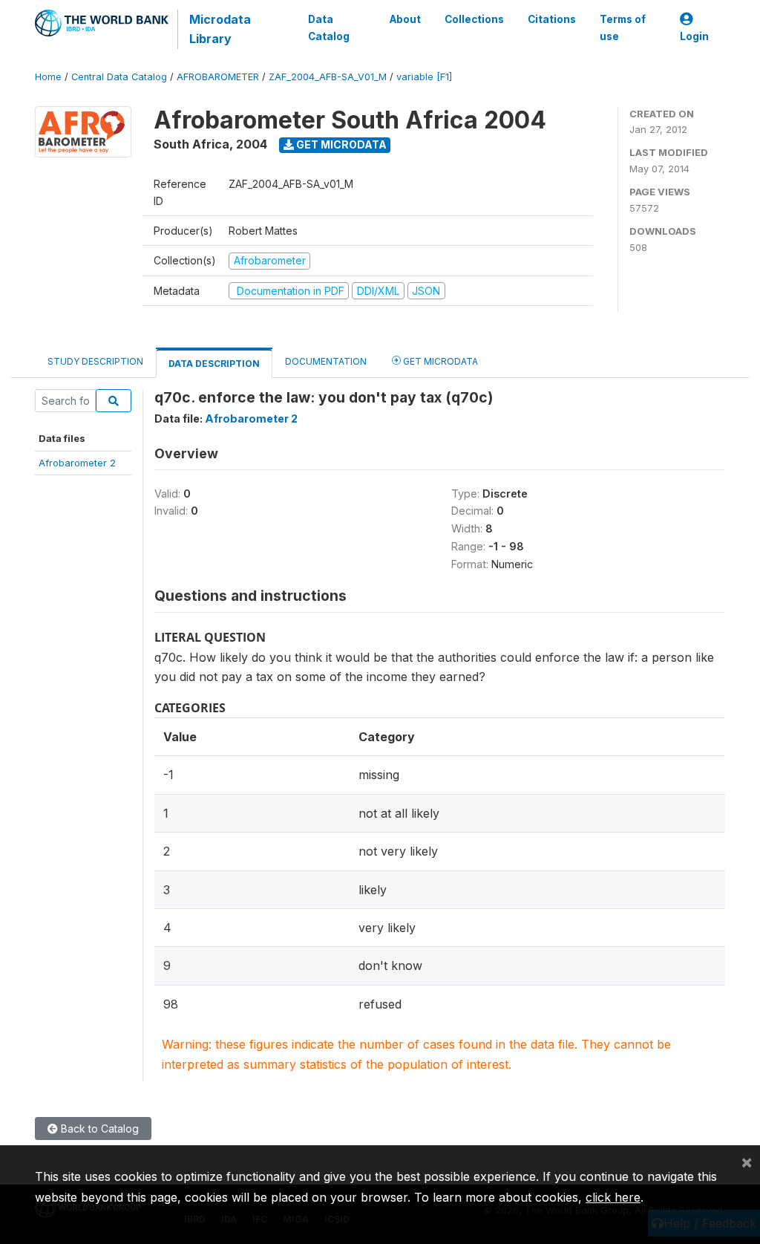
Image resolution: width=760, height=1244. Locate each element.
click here (613, 1197)
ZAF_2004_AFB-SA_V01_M (328, 76)
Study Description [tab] (95, 361)
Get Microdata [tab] (439, 361)
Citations (552, 19)
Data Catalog (329, 27)
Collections (474, 19)
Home (48, 76)
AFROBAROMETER (218, 76)
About (405, 19)
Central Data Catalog (119, 76)
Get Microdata (340, 144)
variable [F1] (424, 76)
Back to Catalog (98, 1128)
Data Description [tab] (214, 363)
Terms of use (623, 27)
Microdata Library (220, 29)
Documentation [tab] (326, 361)
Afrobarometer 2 (77, 463)
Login (694, 36)
